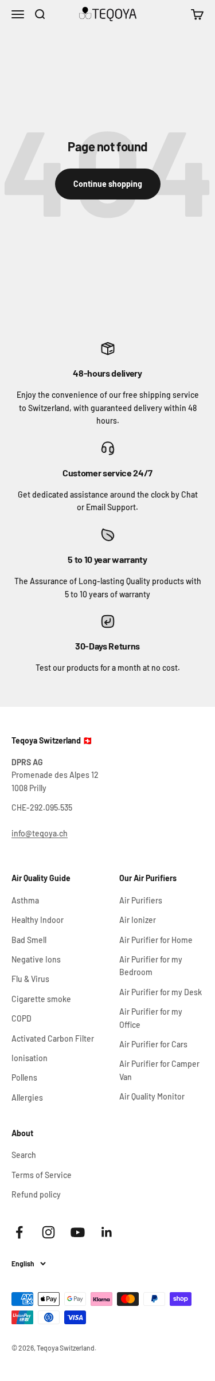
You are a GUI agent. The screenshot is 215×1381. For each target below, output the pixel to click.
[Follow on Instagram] (48, 1232)
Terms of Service (41, 1175)
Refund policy (36, 1194)
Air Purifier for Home (156, 940)
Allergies (27, 1097)
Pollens (24, 1077)
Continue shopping (107, 184)
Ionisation (29, 1058)
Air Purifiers (140, 900)
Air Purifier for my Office (150, 1018)
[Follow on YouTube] (77, 1232)
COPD (21, 1018)
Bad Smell (28, 940)
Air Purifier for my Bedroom (150, 965)
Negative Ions (36, 959)
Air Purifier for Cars (153, 1044)
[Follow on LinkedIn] (107, 1232)
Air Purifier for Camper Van (159, 1070)
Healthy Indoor (37, 920)
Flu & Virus (30, 979)
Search (23, 1155)
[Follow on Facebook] (19, 1232)
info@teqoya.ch (39, 833)
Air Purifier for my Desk (160, 992)
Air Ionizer (137, 920)
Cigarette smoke (41, 999)
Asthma (25, 900)
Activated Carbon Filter (52, 1038)
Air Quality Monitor (152, 1096)
